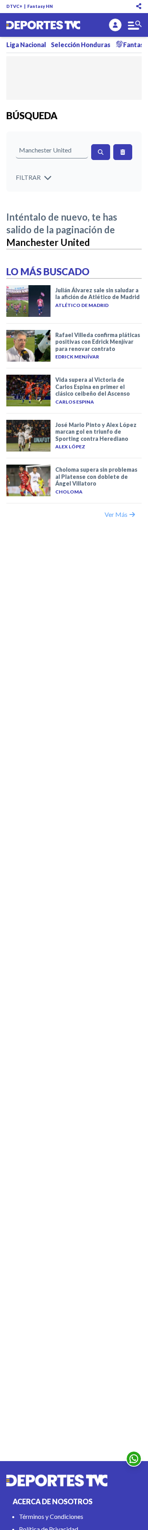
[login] (115, 25)
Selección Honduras (81, 44)
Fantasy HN (40, 6)
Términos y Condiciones (51, 1516)
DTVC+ (14, 6)
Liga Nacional (26, 44)
